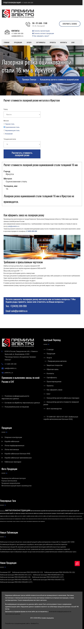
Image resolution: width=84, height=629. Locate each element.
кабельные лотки (18, 516)
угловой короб (67, 513)
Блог (48, 394)
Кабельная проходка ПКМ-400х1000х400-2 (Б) (48, 579)
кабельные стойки (25, 518)
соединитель (42, 521)
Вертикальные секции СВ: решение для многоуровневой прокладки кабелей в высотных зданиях (33, 547)
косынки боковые (9, 521)
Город (6, 109)
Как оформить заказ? (41, 36)
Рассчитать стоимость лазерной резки (22, 154)
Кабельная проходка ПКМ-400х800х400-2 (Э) (48, 575)
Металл (6, 121)
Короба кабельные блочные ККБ (17, 454)
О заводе (50, 349)
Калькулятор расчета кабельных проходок (63, 398)
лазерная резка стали (36, 521)
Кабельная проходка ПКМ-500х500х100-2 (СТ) (15, 575)
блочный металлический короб (54, 510)
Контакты (50, 373)
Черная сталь (9, 124)
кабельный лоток (39, 516)
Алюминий (8, 134)
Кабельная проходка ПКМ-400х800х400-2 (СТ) (48, 577)
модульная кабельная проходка (7, 516)
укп (63, 518)
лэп (16, 521)
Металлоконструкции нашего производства (16, 486)
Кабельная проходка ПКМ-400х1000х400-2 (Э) (15, 579)
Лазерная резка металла (57, 361)
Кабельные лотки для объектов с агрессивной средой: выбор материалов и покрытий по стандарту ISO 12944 (37, 542)
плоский (38, 518)
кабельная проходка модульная (53, 518)
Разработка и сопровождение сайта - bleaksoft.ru (22, 623)
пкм (72, 513)
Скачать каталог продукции (44, 33)
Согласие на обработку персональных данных (22, 403)
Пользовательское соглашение (17, 407)
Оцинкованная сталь (12, 127)
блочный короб (68, 510)
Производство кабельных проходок (14, 478)
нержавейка (45, 518)
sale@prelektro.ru (17, 36)
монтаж (18, 521)
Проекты (50, 386)
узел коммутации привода (69, 518)
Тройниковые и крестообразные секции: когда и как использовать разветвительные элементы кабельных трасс (38, 552)
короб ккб (76, 510)
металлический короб (6, 513)
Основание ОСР (5, 572)
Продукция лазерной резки (11, 483)
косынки (60, 518)
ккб (14, 513)
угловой (77, 518)
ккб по (41, 518)
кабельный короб (47, 516)
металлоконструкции (17, 510)
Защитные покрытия (54, 365)
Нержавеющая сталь (12, 130)
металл (22, 521)
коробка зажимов (31, 516)
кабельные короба (72, 516)
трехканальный (29, 521)
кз (25, 516)
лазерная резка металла (32, 518)
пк (20, 521)
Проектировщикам (54, 382)
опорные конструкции (78, 513)
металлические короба (38, 510)
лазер (14, 521)
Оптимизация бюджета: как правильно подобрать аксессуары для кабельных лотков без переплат (33, 544)
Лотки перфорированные (14, 446)
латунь (25, 521)
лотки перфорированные (17, 518)
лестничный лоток (78, 516)
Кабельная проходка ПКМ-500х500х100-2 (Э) (27, 572)
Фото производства (54, 409)
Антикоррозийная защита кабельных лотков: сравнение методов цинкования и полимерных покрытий (35, 549)
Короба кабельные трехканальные (18, 458)
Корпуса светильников (9, 481)
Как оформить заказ (54, 390)
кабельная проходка (20, 513)
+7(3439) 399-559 (18, 306)
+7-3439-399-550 (31, 231)
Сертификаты (52, 378)
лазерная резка (54, 516)
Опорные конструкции (13, 437)
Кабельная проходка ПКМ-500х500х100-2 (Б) (59, 572)
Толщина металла (10, 139)
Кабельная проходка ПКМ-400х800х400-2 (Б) (15, 577)
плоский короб (60, 513)
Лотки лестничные (12, 450)
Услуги (49, 358)
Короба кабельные (12, 441)
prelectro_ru (9, 373)
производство (2, 510)
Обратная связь (52, 369)
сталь (75, 518)
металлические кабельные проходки (35, 513)
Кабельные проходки (13, 462)
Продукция (51, 354)
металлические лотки (63, 516)
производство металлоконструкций (6, 518)
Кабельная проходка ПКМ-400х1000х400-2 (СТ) (16, 582)
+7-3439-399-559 (27, 2)
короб (24, 516)
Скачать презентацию (42, 31)
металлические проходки (50, 513)
